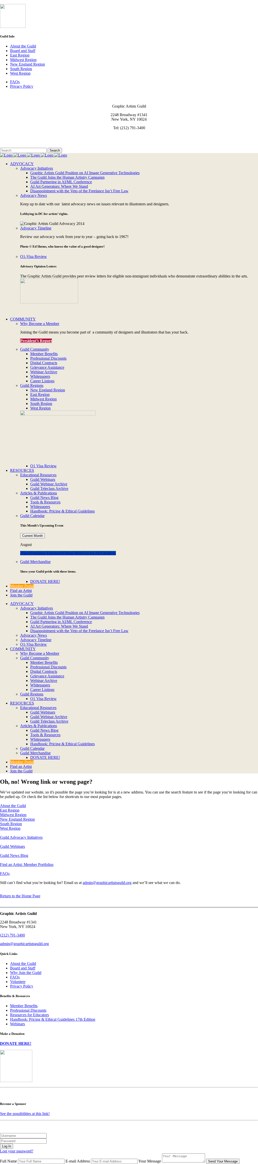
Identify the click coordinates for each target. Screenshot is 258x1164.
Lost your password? (16, 1151)
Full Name (8, 1161)
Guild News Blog (14, 855)
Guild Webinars (12, 846)
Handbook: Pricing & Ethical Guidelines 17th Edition (52, 1019)
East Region (19, 55)
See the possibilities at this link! (25, 1113)
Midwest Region (23, 60)
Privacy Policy (21, 86)
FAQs (15, 82)
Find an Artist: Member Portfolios (26, 864)
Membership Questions (18, 141)
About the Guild (23, 46)
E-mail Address (78, 1161)
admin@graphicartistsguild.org (107, 882)
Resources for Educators (29, 1015)
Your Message (149, 1161)
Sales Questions (12, 145)
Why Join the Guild (25, 972)
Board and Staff (22, 51)
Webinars (17, 1024)
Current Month (32, 536)
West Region (20, 73)
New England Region (27, 64)
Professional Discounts (28, 1010)
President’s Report (36, 341)
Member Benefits (24, 1006)
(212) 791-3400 (12, 935)
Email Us (7, 136)
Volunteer (17, 982)
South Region (21, 69)
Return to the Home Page (20, 896)
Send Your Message (223, 1161)
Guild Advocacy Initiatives (21, 837)
